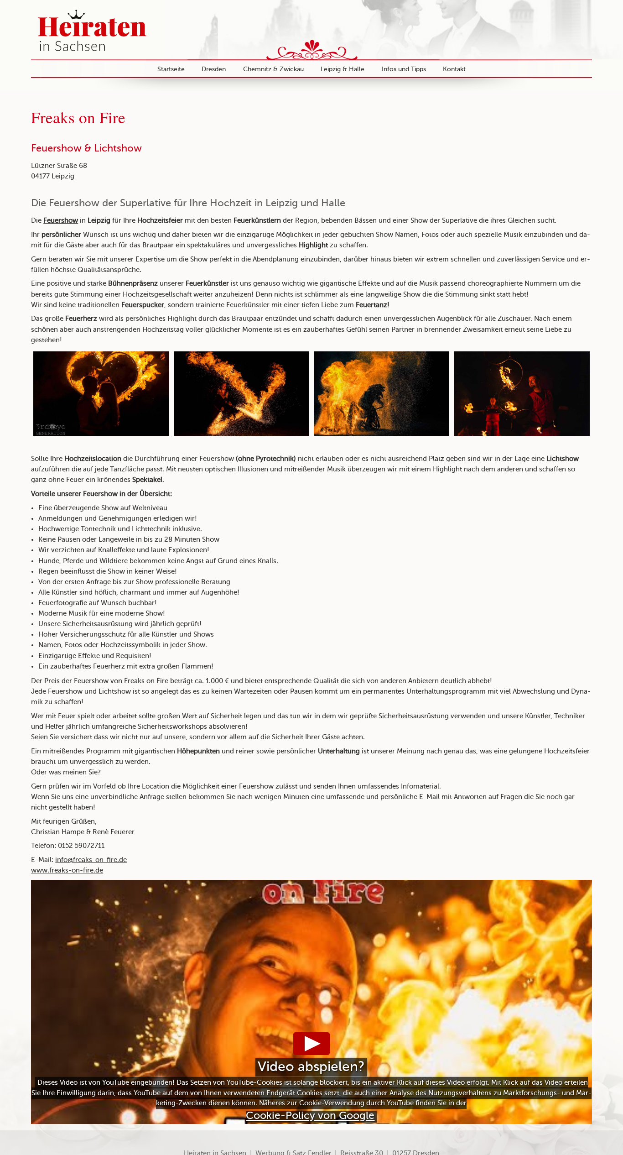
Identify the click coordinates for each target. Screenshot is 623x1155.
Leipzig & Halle (342, 69)
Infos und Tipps (404, 69)
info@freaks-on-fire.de (91, 860)
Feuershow (60, 221)
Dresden (214, 69)
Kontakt (454, 69)
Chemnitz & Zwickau (273, 69)
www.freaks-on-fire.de (67, 870)
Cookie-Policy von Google (310, 1116)
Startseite (171, 69)
